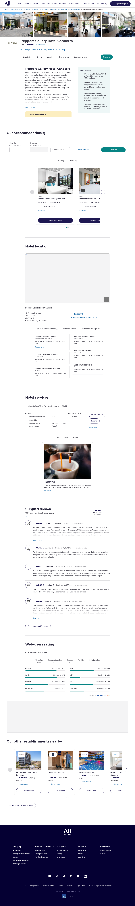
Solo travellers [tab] (94, 661)
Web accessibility (62, 850)
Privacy (61, 886)
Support (102, 854)
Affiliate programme (19, 864)
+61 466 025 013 (77, 314)
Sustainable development (21, 860)
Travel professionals (41, 857)
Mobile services (83, 850)
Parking (94, 421)
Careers (15, 857)
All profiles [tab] (39, 661)
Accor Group (17, 850)
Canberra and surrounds (59, 9)
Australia (27, 9)
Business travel (40, 850)
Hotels (7, 9)
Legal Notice (81, 886)
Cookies (70, 886)
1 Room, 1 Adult (57, 150)
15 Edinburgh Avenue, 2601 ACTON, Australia (37, 50)
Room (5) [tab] (61, 161)
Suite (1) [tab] (73, 161)
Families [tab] (81, 661)
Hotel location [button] (37, 246)
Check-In (14, 144)
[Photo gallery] (67, 24)
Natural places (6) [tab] (69, 329)
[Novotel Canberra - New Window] (91, 760)
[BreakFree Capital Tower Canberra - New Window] (28, 760)
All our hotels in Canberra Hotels (21, 805)
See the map (60, 50)
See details (47, 490)
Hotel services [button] (37, 397)
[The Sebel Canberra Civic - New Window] (60, 760)
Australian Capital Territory (40, 9)
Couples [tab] (70, 661)
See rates (106, 57)
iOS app (80, 854)
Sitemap (59, 854)
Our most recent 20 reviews (38, 626)
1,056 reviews (40, 45)
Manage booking (105, 850)
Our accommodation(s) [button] (26, 133)
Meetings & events (41, 854)
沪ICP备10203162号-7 (74, 891)
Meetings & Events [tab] (71, 438)
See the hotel (29, 791)
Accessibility (93, 427)
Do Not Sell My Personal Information (100, 886)
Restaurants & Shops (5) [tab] (91, 329)
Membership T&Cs (49, 886)
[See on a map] (67, 278)
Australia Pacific (16, 9)
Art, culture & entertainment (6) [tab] (46, 329)
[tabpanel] (67, 197)
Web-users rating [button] (39, 644)
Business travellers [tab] (55, 661)
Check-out (35, 144)
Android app (82, 857)
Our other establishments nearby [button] (34, 741)
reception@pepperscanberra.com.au (84, 317)
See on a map (23, 784)
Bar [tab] (58, 438)
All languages (61, 857)
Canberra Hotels (75, 9)
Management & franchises (21, 854)
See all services (97, 415)
